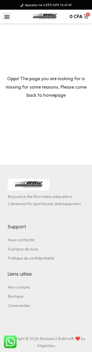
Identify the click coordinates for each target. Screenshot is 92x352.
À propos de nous (23, 248)
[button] (7, 16)
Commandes (19, 305)
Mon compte (19, 287)
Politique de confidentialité (31, 258)
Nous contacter (21, 239)
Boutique (16, 296)
